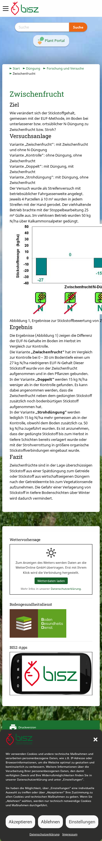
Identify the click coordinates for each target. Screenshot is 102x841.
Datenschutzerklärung (44, 834)
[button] (95, 739)
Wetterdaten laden (51, 581)
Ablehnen (50, 821)
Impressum (69, 834)
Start (16, 68)
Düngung (33, 68)
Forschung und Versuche (65, 68)
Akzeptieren (20, 821)
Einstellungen (82, 821)
